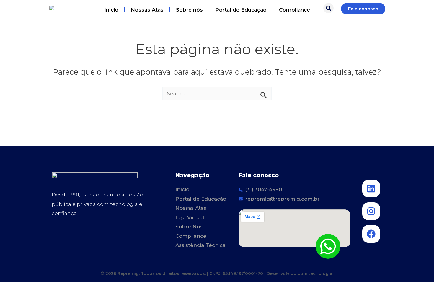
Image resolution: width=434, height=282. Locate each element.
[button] (328, 8)
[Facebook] (371, 234)
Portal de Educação (241, 10)
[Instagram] (371, 211)
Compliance (294, 10)
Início (111, 10)
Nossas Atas (147, 10)
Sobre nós (189, 10)
